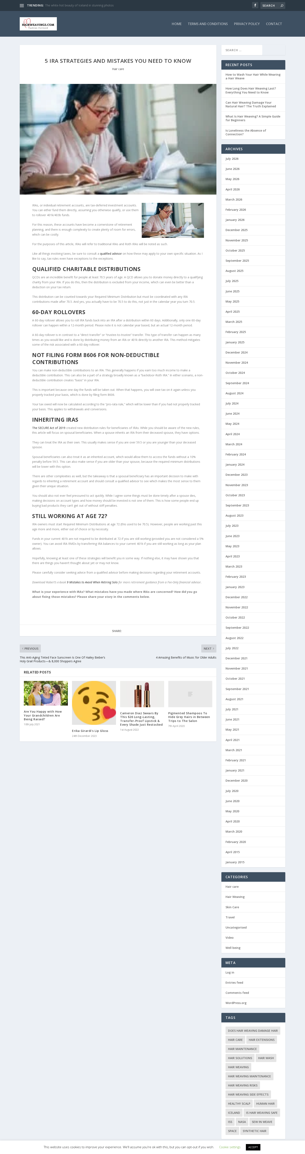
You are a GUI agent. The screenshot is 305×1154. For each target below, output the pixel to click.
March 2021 (234, 750)
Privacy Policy (247, 24)
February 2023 (236, 577)
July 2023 (232, 526)
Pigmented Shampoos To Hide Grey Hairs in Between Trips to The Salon (189, 717)
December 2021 (237, 658)
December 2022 (237, 597)
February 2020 (236, 842)
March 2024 (234, 444)
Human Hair (265, 1104)
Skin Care (232, 907)
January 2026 (235, 220)
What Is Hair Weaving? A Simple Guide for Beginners (253, 118)
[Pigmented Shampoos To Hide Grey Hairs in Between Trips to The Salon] (190, 694)
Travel (230, 917)
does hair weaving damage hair (253, 1031)
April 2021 (233, 740)
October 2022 (235, 617)
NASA (242, 1122)
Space (232, 1131)
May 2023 (232, 546)
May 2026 (232, 179)
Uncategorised (236, 927)
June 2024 (232, 413)
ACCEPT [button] (253, 1147)
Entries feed (234, 982)
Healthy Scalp (239, 1104)
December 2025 (237, 230)
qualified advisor (111, 254)
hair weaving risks (242, 1085)
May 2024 (232, 424)
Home (177, 24)
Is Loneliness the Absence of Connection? (246, 132)
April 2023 (233, 556)
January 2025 (235, 342)
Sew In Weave (262, 1122)
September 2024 (237, 383)
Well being (233, 948)
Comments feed (237, 993)
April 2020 (233, 821)
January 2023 (235, 587)
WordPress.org (236, 1003)
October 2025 (235, 250)
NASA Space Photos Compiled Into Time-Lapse (77, 5)
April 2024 (233, 434)
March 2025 (234, 322)
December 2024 (237, 352)
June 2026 (232, 169)
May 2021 (232, 729)
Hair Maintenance (242, 1049)
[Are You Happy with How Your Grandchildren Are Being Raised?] (46, 693)
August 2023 (234, 515)
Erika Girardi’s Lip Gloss (90, 731)
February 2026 (236, 210)
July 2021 (232, 709)
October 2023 (235, 495)
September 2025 (237, 261)
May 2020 (232, 811)
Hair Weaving (235, 897)
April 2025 (233, 312)
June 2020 (232, 801)
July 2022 (232, 648)
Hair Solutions (240, 1058)
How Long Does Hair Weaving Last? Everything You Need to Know (251, 90)
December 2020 (237, 780)
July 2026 (232, 159)
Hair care (118, 69)
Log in (230, 972)
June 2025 (232, 291)
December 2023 (237, 475)
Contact (274, 24)
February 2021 (236, 760)
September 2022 (237, 628)
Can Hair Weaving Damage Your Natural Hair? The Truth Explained (251, 104)
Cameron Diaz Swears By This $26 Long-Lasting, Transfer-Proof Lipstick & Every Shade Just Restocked (141, 719)
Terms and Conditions (208, 24)
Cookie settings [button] (230, 1147)
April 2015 (233, 852)
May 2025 (232, 301)
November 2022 (237, 607)
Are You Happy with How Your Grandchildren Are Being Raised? (43, 715)
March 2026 (234, 199)
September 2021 (237, 689)
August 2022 (234, 638)
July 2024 (232, 403)
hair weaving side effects (248, 1094)
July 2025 (232, 281)
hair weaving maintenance (249, 1076)
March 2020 (234, 831)
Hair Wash (266, 1058)
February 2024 (236, 454)
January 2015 (235, 862)
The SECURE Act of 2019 (48, 428)
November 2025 (237, 240)
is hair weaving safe (262, 1113)
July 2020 (232, 791)
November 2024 (237, 362)
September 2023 (237, 505)
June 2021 (232, 719)
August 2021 (234, 699)
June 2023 (232, 536)
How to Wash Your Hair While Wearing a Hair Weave (253, 76)
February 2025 (236, 332)
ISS (230, 1122)
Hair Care (235, 1040)
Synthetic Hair (254, 1131)
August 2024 (234, 393)
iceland (234, 1113)
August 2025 (234, 271)
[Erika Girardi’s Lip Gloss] (94, 703)
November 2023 (237, 485)
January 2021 (235, 770)
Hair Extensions (261, 1040)
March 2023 (234, 566)
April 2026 (233, 189)
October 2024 (235, 373)
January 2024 (235, 464)
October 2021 (235, 679)
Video (230, 938)
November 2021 (237, 668)
